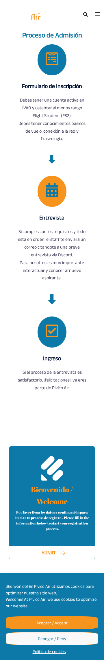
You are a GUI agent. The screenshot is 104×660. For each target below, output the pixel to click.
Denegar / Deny (52, 638)
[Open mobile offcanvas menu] (97, 14)
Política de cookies (49, 651)
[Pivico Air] (28, 14)
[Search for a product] (85, 14)
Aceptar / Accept (52, 622)
